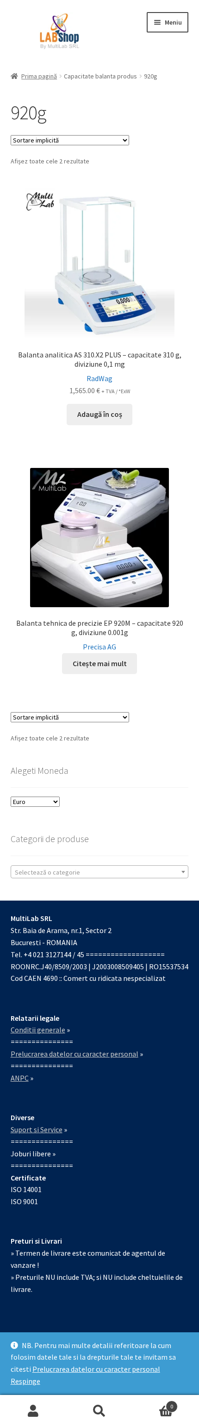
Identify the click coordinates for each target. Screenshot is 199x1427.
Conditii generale (38, 1029)
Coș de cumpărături (153, 1403)
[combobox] (100, 871)
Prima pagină (39, 76)
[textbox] (99, 872)
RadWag (99, 378)
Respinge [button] (25, 1381)
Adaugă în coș (99, 414)
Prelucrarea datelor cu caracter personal (96, 1369)
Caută (99, 1411)
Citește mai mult (100, 663)
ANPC (20, 1078)
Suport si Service (36, 1129)
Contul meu (33, 1411)
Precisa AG (99, 646)
